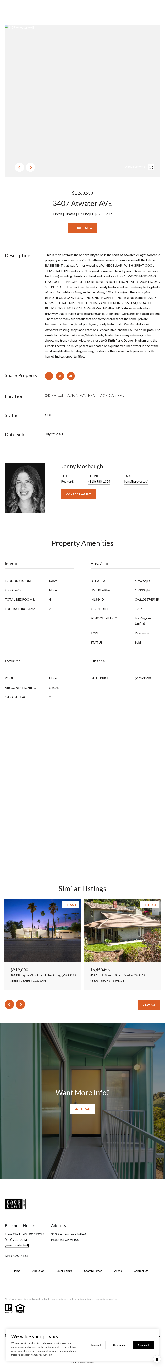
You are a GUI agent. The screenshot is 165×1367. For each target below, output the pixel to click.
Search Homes (93, 1270)
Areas (118, 1270)
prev (19, 167)
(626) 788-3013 (16, 1239)
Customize (119, 1344)
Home (16, 1270)
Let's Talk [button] (82, 1108)
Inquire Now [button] (83, 228)
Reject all (96, 1344)
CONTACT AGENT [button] (78, 494)
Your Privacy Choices (82, 1362)
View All (148, 1004)
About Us (38, 1270)
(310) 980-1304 (99, 481)
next (30, 167)
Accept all (143, 1344)
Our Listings (64, 1270)
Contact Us (141, 1270)
